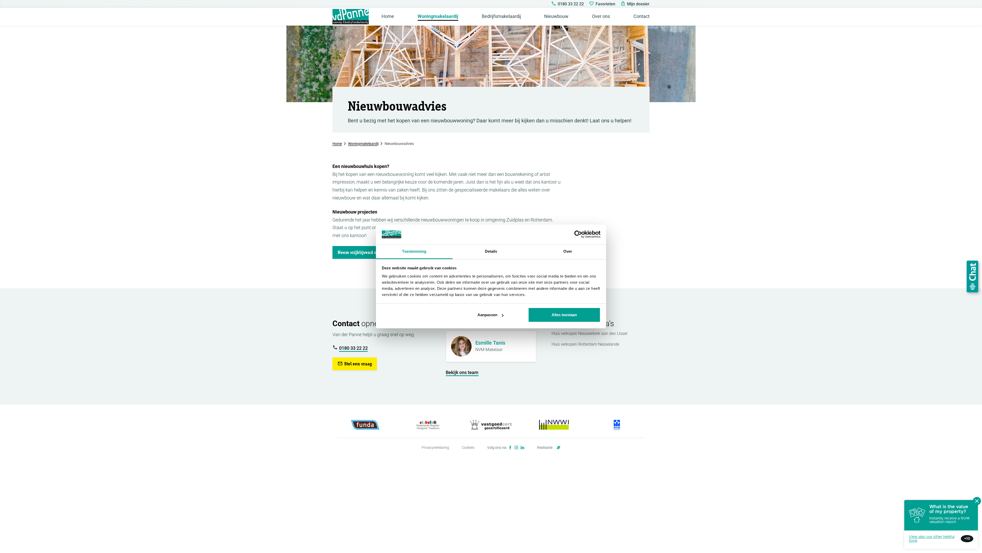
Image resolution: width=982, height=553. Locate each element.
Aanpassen (487, 315)
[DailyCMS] (557, 447)
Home (337, 144)
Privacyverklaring (435, 447)
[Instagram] (516, 447)
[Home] (350, 16)
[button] (365, 252)
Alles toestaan (564, 315)
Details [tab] (491, 251)
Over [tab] (567, 251)
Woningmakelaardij (363, 144)
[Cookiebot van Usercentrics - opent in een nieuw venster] (578, 234)
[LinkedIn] (522, 447)
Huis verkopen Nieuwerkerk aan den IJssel (589, 333)
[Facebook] (510, 447)
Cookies (468, 447)
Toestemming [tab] (414, 251)
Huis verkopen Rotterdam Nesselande (585, 344)
